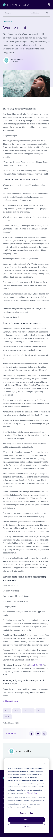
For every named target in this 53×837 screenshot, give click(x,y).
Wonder (7, 717)
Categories (8, 13)
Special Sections (34, 13)
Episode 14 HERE (36, 665)
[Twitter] (38, 733)
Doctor (7, 711)
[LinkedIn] (44, 733)
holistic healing (28, 711)
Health (16, 711)
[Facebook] (31, 733)
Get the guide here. (10, 701)
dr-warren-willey (17, 59)
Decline (26, 826)
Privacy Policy (31, 793)
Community (9, 21)
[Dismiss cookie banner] (44, 763)
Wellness (40, 711)
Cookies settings (26, 813)
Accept (26, 820)
